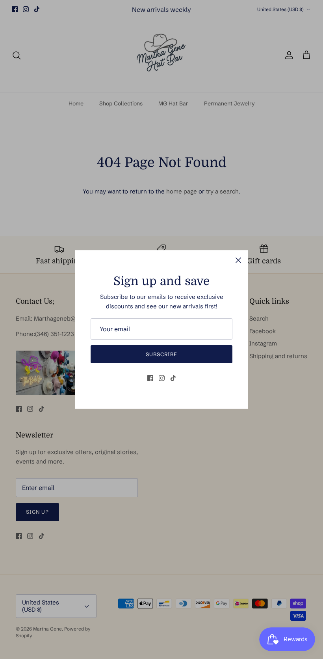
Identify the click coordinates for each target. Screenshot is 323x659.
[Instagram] (162, 378)
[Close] (238, 260)
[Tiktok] (173, 378)
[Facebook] (150, 378)
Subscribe (161, 354)
